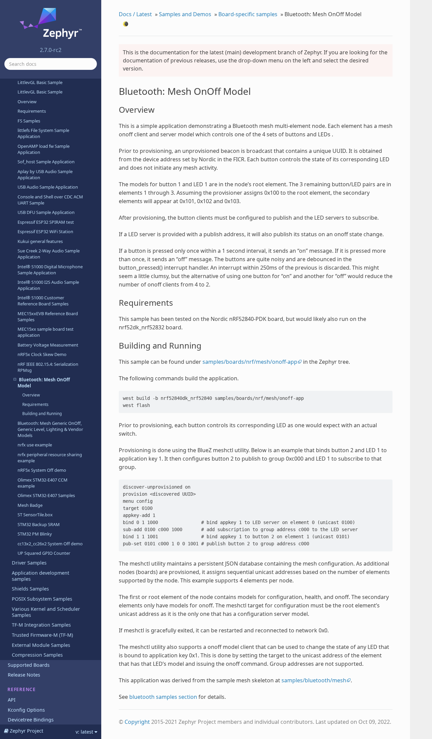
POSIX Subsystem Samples (42, 599)
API (12, 699)
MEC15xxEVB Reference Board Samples (48, 316)
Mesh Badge (30, 505)
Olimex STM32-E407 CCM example (43, 483)
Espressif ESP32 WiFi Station (45, 231)
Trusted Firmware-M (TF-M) (42, 635)
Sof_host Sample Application (46, 162)
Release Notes (24, 675)
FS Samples (29, 121)
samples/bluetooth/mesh (313, 680)
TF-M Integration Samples (41, 625)
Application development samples (40, 576)
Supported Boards (29, 665)
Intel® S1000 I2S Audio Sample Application (48, 285)
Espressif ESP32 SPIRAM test (46, 222)
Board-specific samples (247, 14)
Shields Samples (30, 588)
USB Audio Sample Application (48, 187)
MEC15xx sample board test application (46, 332)
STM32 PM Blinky (35, 534)
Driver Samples (29, 562)
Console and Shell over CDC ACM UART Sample (50, 200)
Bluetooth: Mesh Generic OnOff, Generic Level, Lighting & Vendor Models (50, 429)
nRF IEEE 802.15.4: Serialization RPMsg (48, 367)
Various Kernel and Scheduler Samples (46, 612)
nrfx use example (35, 445)
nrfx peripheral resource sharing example (50, 457)
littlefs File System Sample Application (43, 133)
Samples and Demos (185, 14)
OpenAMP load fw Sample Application (44, 149)
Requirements (32, 111)
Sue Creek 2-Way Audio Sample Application (49, 254)
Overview (27, 102)
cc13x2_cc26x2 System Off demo (50, 544)
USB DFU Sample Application (46, 212)
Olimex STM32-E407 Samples (46, 495)
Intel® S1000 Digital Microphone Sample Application (50, 270)
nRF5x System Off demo (42, 470)
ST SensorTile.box (35, 515)
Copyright (137, 722)
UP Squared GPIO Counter (44, 553)
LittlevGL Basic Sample (40, 82)
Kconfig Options (26, 710)
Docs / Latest (135, 14)
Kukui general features (40, 241)
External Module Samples (41, 645)
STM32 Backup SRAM (39, 524)
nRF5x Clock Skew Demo (42, 354)
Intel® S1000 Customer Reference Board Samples (43, 301)
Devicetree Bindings (31, 719)
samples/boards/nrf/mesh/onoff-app (249, 361)
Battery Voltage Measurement (48, 345)
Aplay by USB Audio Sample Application (45, 174)
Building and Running (42, 413)
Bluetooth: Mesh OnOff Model (44, 383)
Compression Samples (37, 655)
